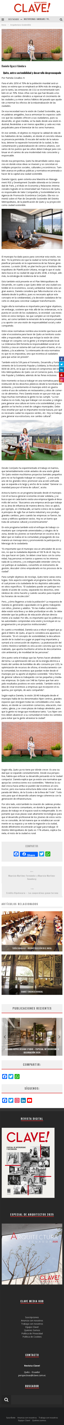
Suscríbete (10, 1417)
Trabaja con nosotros (32, 1323)
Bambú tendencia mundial (32, 991)
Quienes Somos (32, 1330)
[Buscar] (62, 19)
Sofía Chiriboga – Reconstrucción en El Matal (32, 948)
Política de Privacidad (32, 1333)
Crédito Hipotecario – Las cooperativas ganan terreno (32, 892)
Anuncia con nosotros (32, 1320)
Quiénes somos (39, 1420)
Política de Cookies (32, 1336)
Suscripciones (32, 1317)
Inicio (4, 25)
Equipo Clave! (32, 1327)
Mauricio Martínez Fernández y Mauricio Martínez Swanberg (31, 877)
